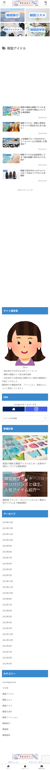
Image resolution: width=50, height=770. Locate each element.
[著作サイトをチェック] (14, 409)
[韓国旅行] (12, 15)
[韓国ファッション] (12, 29)
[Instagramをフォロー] (36, 409)
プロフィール (13, 762)
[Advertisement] (25, 77)
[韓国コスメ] (37, 15)
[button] (45, 418)
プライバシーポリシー (37, 762)
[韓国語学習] (37, 29)
